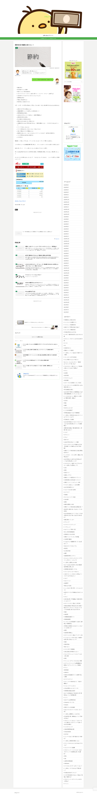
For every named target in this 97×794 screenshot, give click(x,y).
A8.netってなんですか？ (20, 201)
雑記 (17, 209)
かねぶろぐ (26, 373)
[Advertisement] (37, 221)
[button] (81, 81)
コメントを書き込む (37, 337)
